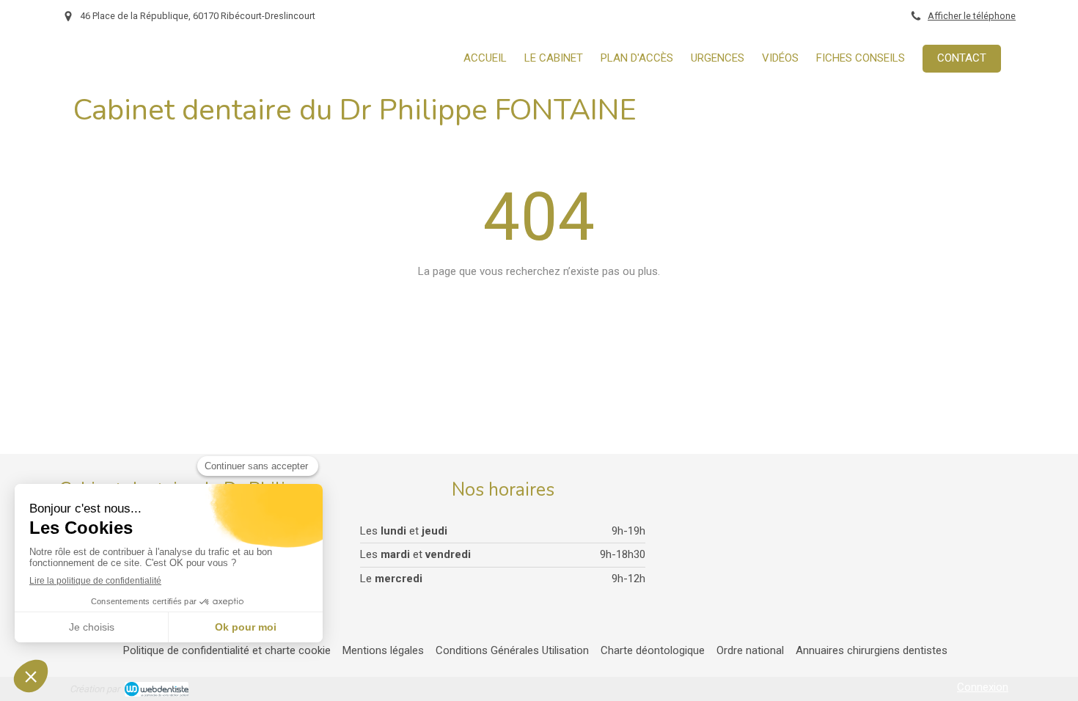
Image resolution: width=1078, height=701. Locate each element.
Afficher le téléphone (972, 15)
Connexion (982, 687)
